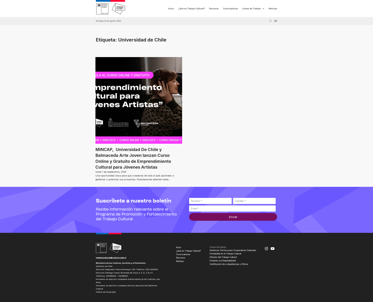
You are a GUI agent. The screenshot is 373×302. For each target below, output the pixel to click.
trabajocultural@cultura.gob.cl (111, 257)
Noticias (273, 8)
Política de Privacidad (106, 292)
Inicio (171, 8)
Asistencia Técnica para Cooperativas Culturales (233, 250)
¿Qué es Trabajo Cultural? (191, 8)
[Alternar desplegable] (263, 9)
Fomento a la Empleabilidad (223, 260)
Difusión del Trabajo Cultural (223, 257)
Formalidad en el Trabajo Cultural (225, 253)
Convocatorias (230, 8)
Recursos (214, 8)
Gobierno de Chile (104, 266)
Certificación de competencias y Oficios (229, 264)
